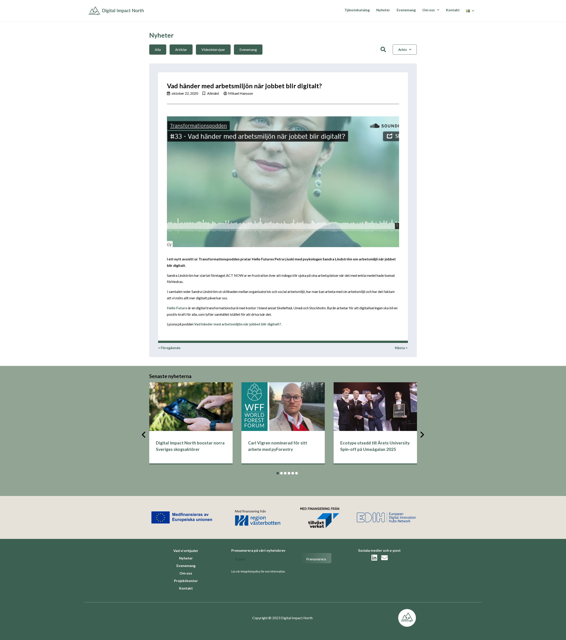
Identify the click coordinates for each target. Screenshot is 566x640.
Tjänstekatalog (357, 10)
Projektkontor (186, 580)
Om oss (186, 573)
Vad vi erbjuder (185, 550)
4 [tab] (289, 473)
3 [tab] (285, 473)
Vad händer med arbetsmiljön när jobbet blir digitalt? (237, 324)
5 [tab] (292, 473)
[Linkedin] (374, 557)
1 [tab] (277, 473)
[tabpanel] (191, 423)
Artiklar (181, 49)
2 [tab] (281, 473)
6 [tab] (296, 473)
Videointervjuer (213, 49)
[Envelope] (384, 557)
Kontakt (453, 10)
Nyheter (383, 10)
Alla (158, 49)
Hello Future (177, 308)
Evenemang (406, 10)
